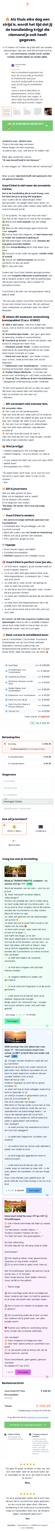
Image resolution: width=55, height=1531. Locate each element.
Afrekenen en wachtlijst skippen (26, 1425)
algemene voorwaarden (37, 1417)
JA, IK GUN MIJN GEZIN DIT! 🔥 (25, 125)
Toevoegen (12, 1021)
